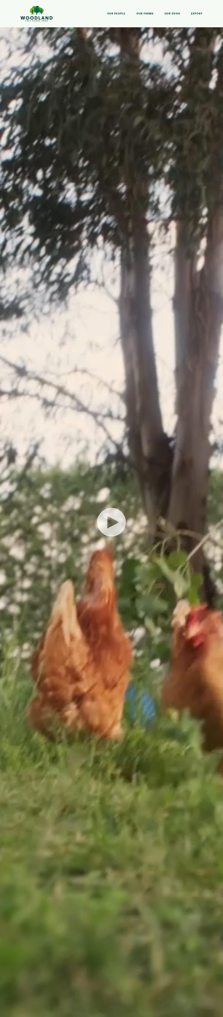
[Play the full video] (111, 522)
